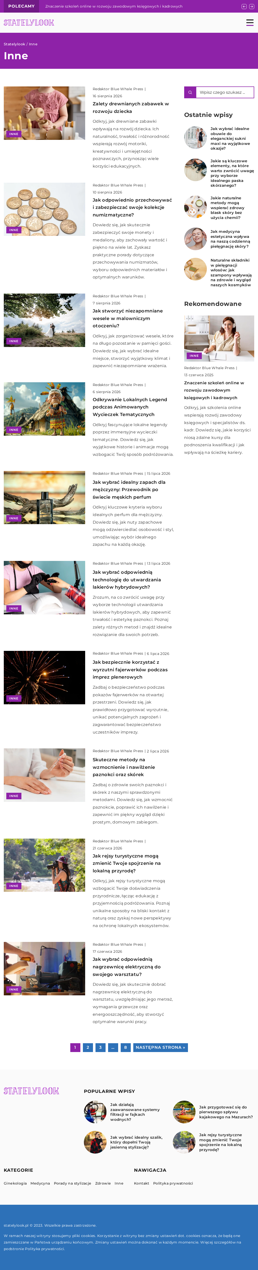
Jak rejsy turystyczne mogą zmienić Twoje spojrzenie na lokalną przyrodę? (127, 863)
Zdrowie (103, 1183)
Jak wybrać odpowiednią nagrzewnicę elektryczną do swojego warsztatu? (127, 967)
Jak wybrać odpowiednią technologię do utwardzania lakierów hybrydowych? (127, 579)
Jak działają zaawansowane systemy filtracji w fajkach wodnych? (135, 1112)
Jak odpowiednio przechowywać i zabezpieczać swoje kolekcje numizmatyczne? (132, 207)
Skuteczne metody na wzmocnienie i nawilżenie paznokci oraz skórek (124, 767)
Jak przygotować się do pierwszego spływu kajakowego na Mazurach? (226, 1112)
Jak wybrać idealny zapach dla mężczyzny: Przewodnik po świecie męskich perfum (129, 490)
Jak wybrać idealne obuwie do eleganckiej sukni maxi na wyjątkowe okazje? (230, 138)
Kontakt (141, 1183)
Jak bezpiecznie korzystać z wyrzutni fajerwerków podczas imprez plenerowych (130, 669)
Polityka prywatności (173, 1183)
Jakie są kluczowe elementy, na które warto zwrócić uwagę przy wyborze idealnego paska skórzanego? (232, 173)
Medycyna (40, 1183)
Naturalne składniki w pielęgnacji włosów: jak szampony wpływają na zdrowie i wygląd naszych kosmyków (231, 272)
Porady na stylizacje (72, 1183)
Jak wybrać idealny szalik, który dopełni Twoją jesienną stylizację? (136, 1142)
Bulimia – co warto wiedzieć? (72, 6)
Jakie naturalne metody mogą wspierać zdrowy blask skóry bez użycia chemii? (228, 208)
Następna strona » (160, 1047)
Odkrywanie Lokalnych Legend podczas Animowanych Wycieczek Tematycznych (130, 407)
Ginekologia (15, 1183)
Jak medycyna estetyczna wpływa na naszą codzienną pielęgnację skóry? (230, 239)
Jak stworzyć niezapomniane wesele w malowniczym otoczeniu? (128, 318)
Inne (119, 1183)
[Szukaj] (190, 92)
